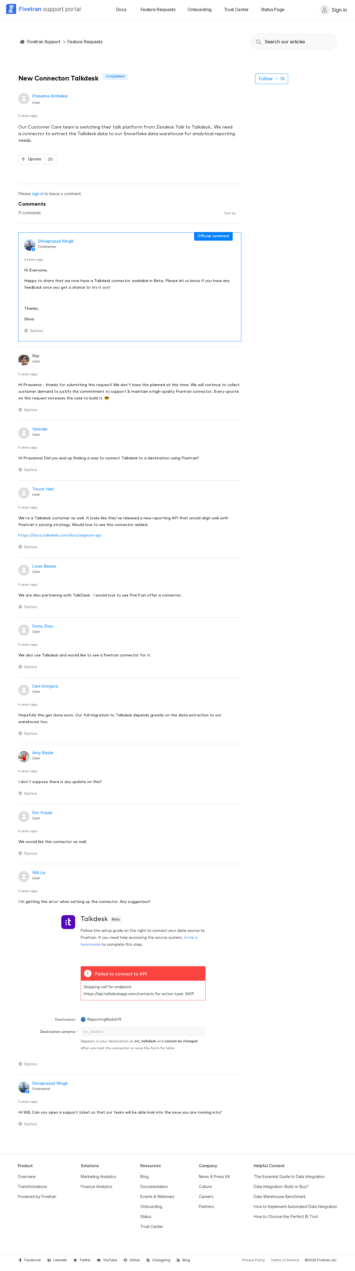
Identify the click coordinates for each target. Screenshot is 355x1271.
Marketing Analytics (98, 1176)
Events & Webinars (157, 1196)
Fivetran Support (43, 41)
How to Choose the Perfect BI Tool (286, 1216)
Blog (144, 1176)
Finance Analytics (96, 1186)
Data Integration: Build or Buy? (281, 1186)
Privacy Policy (253, 1260)
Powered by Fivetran (37, 1196)
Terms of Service (285, 1260)
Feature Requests (84, 41)
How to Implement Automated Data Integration (295, 1206)
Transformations (32, 1186)
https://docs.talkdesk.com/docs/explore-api (59, 534)
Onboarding (151, 1206)
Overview (27, 1176)
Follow (266, 78)
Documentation (154, 1186)
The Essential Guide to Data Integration (289, 1176)
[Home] (43, 10)
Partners (206, 1206)
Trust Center (151, 1226)
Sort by (230, 212)
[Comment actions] (34, 331)
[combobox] (293, 41)
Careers (206, 1196)
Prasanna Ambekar (50, 96)
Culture (205, 1186)
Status (145, 1216)
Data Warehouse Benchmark (280, 1196)
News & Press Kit (214, 1176)
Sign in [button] (339, 10)
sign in (38, 193)
